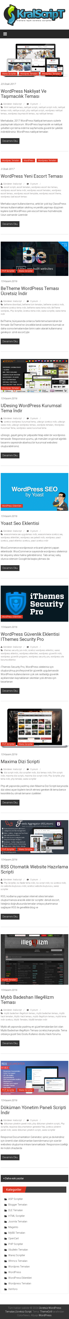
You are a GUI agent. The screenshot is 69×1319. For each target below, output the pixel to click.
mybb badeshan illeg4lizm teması (19, 1013)
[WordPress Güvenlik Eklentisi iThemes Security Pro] (34, 603)
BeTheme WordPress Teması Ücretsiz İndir (30, 291)
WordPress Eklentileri (11, 506)
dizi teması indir (44, 772)
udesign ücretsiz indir (47, 422)
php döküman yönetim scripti (46, 1123)
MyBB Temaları (9, 980)
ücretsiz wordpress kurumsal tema (20, 422)
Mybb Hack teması (23, 1016)
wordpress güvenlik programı (14, 656)
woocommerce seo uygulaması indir (20, 534)
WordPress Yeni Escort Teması (32, 176)
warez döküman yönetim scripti (26, 1130)
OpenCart (13, 1238)
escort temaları (23, 187)
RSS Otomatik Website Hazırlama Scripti (34, 869)
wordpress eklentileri (10, 537)
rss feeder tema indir (26, 883)
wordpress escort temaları (39, 190)
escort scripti (10, 187)
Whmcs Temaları (17, 1261)
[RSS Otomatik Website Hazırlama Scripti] (34, 837)
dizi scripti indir (11, 772)
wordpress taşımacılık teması (21, 113)
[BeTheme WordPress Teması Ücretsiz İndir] (34, 258)
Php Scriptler (16, 311)
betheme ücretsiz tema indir (13, 308)
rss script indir (42, 883)
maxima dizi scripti (15, 776)
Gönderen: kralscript (12, 104)
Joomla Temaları (17, 1221)
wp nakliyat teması (44, 113)
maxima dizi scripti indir (36, 776)
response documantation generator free (27, 1127)
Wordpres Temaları (29, 73)
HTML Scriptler (16, 1215)
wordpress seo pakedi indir (32, 537)
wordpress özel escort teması (14, 196)
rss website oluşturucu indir (13, 886)
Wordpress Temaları (51, 73)
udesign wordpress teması (24, 425)
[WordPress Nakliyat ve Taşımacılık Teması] (34, 60)
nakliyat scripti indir (48, 107)
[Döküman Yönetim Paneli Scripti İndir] (34, 1077)
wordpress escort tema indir (13, 190)
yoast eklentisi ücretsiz (19, 540)
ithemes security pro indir (15, 650)
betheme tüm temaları (32, 304)
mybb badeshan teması (47, 1013)
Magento (13, 1227)
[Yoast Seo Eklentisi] (34, 491)
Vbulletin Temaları (18, 1249)
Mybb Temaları (21, 1019)
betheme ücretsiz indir (54, 304)
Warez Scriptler (9, 73)
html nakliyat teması (13, 107)
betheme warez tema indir (38, 308)
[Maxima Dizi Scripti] (34, 728)
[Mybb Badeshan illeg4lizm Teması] (34, 959)
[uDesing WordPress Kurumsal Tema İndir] (34, 375)
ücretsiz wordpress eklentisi (40, 650)
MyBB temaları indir (38, 1019)
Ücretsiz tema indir (31, 311)
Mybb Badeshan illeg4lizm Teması (27, 1000)
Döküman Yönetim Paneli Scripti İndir (33, 1110)
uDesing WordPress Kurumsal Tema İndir (31, 408)
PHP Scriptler (8, 271)
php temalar (16, 779)
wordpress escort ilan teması (44, 187)
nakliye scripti (19, 110)
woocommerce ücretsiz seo (50, 534)
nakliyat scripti (31, 107)
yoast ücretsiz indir (39, 540)
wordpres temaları (45, 425)
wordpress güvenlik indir (50, 653)
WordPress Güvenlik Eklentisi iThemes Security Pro (30, 637)
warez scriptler (47, 311)
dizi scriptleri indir (27, 772)
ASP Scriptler (15, 1199)
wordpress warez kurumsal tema (31, 428)
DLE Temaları (15, 1210)
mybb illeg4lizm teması (43, 1016)
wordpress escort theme (50, 193)
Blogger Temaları (17, 1204)
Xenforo (13, 1289)
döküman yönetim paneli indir (17, 1123)
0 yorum (34, 104)
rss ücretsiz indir (58, 883)
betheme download (12, 304)
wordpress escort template (26, 193)
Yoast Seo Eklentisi (20, 523)
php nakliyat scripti (35, 110)
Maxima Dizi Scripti (20, 761)
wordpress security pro (39, 656)
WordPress (29, 160)
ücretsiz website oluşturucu (40, 886)
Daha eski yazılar (14, 1178)
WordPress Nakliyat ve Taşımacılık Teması (23, 94)
